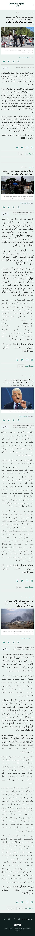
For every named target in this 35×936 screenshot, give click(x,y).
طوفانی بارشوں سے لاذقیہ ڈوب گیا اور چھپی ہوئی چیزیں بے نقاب (18, 170)
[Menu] (33, 4)
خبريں (31, 11)
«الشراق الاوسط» (23, 56)
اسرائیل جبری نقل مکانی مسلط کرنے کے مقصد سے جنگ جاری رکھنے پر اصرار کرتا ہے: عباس (18, 380)
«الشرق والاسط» (24, 201)
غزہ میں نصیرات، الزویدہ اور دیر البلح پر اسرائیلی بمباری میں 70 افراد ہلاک (19, 602)
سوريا (20, 364)
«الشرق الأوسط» (23, 414)
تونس (21, 152)
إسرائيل (11, 907)
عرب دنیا (19, 11)
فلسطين (20, 585)
